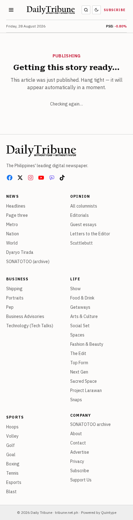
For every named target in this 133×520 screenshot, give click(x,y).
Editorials (79, 215)
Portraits (15, 298)
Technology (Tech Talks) (29, 325)
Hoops (12, 427)
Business (17, 279)
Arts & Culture (84, 316)
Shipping (14, 288)
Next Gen (79, 372)
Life (75, 279)
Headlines (15, 206)
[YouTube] (41, 177)
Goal (10, 454)
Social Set (80, 325)
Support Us (81, 480)
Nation (12, 234)
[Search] (86, 10)
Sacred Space (83, 381)
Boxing (12, 464)
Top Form (79, 362)
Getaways (80, 307)
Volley (12, 436)
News (12, 196)
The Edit (78, 353)
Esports (13, 482)
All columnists (83, 206)
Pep (10, 307)
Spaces (77, 335)
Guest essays (83, 224)
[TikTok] (62, 177)
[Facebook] (9, 177)
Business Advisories (25, 316)
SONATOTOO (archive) (27, 261)
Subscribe (115, 10)
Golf (10, 445)
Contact (78, 443)
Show (75, 288)
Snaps (76, 399)
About (76, 433)
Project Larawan (86, 390)
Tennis (12, 473)
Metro (12, 224)
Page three (17, 215)
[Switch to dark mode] (96, 10)
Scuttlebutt (81, 243)
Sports (15, 417)
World (12, 243)
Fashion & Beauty (86, 344)
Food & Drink (82, 298)
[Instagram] (30, 177)
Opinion (80, 196)
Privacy (77, 461)
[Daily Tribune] (41, 150)
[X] (20, 177)
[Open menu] (11, 9)
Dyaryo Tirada (19, 252)
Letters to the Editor (90, 234)
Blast (11, 491)
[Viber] (51, 177)
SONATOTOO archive (90, 424)
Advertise (79, 452)
